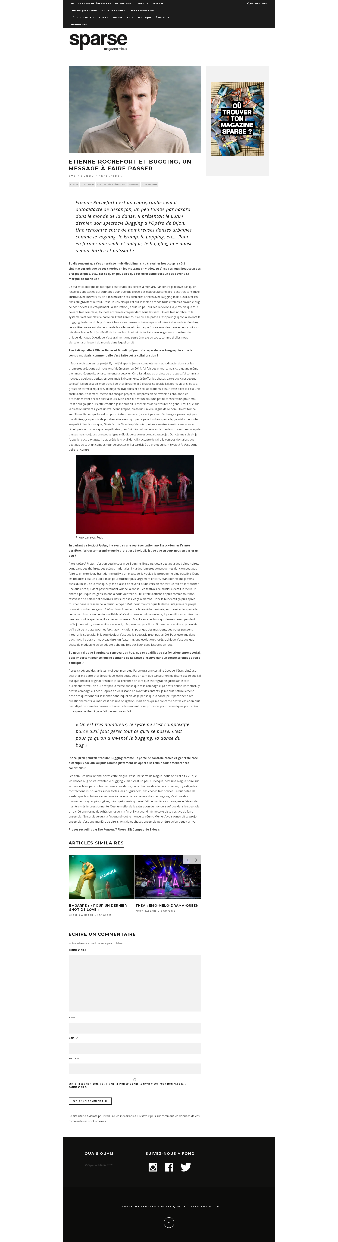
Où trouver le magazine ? (89, 17)
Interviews (123, 3)
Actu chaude (88, 184)
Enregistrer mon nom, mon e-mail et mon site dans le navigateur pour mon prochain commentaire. (127, 1085)
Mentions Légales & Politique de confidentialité (170, 1206)
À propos (162, 17)
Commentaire (77, 950)
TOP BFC (158, 3)
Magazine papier (113, 10)
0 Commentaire (149, 184)
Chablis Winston (81, 915)
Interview (134, 184)
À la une (74, 184)
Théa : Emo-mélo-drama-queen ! (168, 906)
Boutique (144, 17)
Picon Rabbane (146, 911)
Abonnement (79, 24)
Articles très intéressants (90, 3)
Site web (74, 1058)
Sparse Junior (123, 17)
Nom (72, 1017)
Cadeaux (142, 3)
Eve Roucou (81, 175)
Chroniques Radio (83, 10)
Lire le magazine (142, 10)
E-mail (73, 1038)
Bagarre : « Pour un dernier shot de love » (98, 908)
